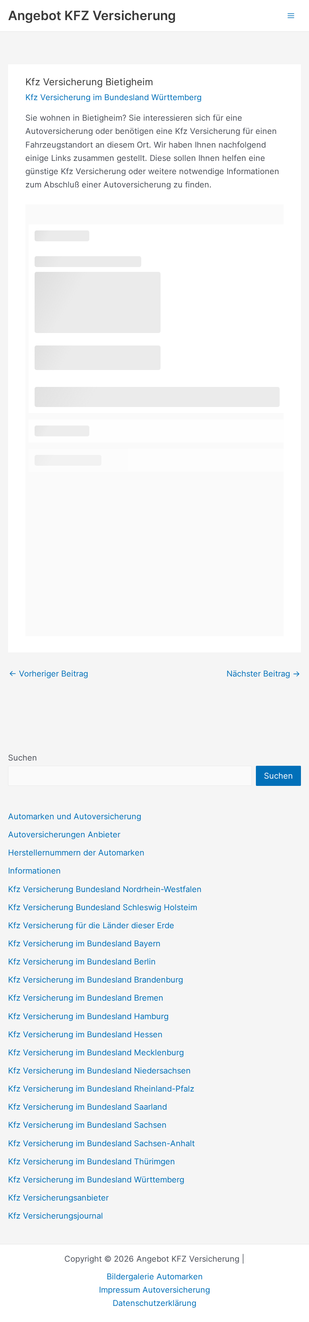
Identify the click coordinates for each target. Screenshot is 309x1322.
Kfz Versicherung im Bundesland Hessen (85, 1034)
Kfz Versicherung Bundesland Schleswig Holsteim (102, 907)
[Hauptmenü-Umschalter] (291, 16)
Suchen (22, 758)
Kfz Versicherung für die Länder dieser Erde (91, 925)
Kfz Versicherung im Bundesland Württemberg (96, 1179)
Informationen (34, 871)
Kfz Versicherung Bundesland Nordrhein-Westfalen (105, 889)
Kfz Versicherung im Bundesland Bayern (84, 943)
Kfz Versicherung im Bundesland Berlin (82, 961)
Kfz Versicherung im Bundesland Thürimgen (91, 1161)
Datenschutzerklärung (154, 1303)
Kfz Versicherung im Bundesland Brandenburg (95, 980)
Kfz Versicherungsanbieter (58, 1198)
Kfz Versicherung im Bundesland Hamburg (88, 1016)
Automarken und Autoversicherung (74, 816)
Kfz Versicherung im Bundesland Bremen (85, 998)
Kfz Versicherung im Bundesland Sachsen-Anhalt (101, 1143)
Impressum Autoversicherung (154, 1290)
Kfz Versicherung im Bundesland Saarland (87, 1107)
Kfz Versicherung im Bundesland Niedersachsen (99, 1070)
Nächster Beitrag (263, 673)
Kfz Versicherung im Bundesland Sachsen (87, 1125)
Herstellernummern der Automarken (76, 852)
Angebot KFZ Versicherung (92, 15)
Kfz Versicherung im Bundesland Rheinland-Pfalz (101, 1089)
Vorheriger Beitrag (48, 673)
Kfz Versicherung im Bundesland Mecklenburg (96, 1052)
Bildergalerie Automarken (155, 1276)
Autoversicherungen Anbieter (64, 834)
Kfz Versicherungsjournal (55, 1216)
